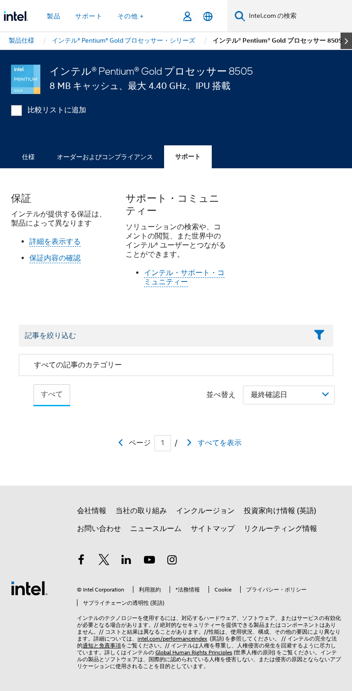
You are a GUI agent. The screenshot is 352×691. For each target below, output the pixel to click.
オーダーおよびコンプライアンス (105, 157)
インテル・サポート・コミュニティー (184, 277)
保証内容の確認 (55, 258)
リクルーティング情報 (280, 528)
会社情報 (91, 510)
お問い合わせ (99, 528)
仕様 (28, 157)
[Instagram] (172, 561)
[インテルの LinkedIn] (126, 561)
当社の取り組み (141, 510)
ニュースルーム (156, 528)
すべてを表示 (220, 443)
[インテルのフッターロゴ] (29, 587)
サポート (188, 156)
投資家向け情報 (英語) (280, 510)
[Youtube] (149, 561)
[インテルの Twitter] (104, 561)
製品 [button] (53, 16)
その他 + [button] (130, 16)
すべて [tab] (52, 394)
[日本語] (208, 16)
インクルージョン (205, 510)
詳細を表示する (55, 241)
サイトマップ (213, 528)
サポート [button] (89, 16)
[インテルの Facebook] (81, 561)
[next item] (346, 41)
